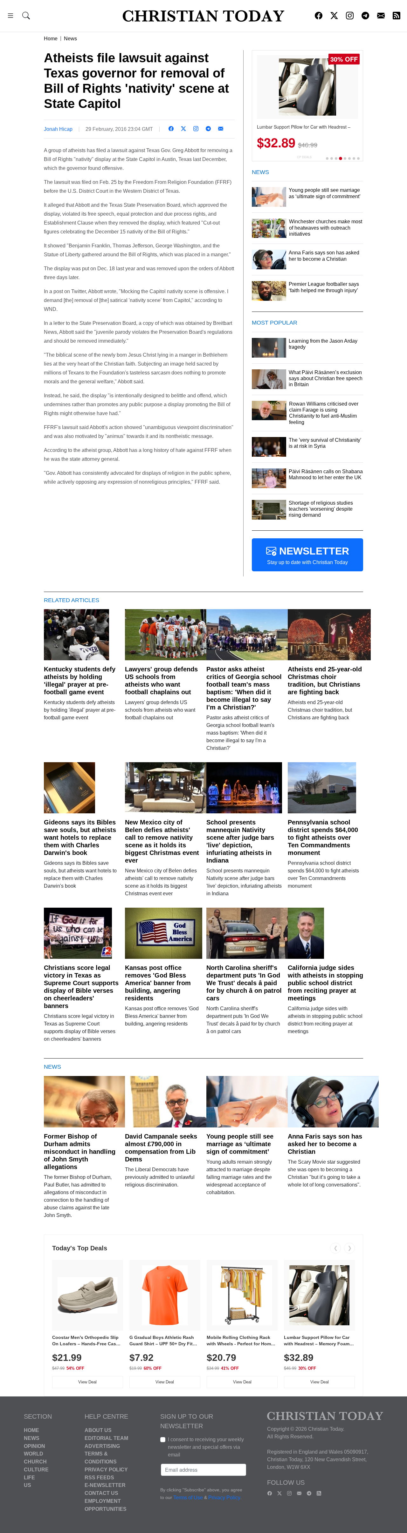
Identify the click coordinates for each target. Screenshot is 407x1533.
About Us (98, 1430)
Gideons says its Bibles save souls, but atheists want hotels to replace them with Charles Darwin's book (80, 837)
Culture (36, 1469)
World (33, 1453)
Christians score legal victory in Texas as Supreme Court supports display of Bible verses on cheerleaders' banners (81, 986)
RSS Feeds (99, 1477)
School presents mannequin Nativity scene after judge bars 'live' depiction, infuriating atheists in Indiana (240, 841)
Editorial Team (106, 1438)
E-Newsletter (105, 1485)
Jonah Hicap (58, 129)
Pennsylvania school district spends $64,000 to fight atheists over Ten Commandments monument (323, 837)
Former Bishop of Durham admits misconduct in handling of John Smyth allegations (79, 1151)
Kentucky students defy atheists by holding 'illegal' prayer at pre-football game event (79, 681)
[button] (10, 16)
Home (51, 38)
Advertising (102, 1446)
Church (35, 1461)
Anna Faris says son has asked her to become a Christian (325, 1144)
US (27, 1485)
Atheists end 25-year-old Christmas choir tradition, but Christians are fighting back (325, 681)
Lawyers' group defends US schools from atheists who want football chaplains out (161, 681)
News (70, 38)
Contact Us (101, 1493)
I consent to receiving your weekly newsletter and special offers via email (206, 1447)
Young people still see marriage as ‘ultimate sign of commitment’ (239, 1144)
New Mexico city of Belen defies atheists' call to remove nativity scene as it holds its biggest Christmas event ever (162, 841)
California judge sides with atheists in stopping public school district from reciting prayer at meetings (325, 983)
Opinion (34, 1446)
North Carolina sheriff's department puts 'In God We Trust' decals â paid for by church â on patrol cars (244, 983)
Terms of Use (188, 1497)
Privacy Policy (106, 1469)
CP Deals (304, 157)
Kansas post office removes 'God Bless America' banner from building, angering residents (158, 983)
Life (29, 1477)
